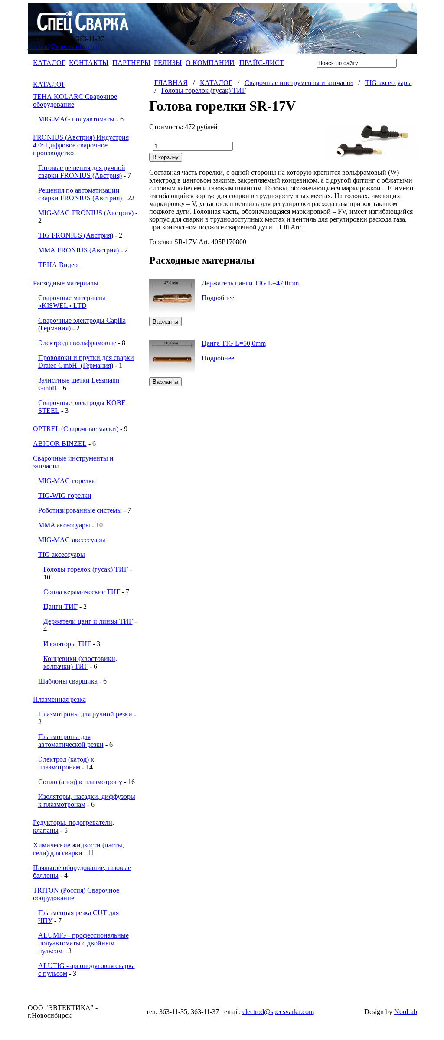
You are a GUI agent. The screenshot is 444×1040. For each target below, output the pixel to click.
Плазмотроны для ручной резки (85, 714)
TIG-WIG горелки (64, 495)
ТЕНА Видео (58, 264)
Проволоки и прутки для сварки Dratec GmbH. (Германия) (86, 361)
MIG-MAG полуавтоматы (76, 119)
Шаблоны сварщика (68, 681)
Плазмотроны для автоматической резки (71, 740)
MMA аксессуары (64, 525)
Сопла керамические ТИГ (81, 591)
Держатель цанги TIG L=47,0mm (250, 283)
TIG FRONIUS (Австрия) (75, 235)
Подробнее (218, 297)
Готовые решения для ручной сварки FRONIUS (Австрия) (81, 171)
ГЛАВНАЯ (171, 82)
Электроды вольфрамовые (77, 343)
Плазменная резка (59, 699)
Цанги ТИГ (60, 606)
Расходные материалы (65, 283)
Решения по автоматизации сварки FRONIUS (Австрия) (80, 194)
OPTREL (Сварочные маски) (75, 428)
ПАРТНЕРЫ (131, 62)
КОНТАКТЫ (88, 62)
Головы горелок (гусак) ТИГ (85, 569)
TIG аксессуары (61, 554)
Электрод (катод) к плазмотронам (66, 763)
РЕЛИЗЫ (168, 62)
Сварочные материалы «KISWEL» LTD (71, 301)
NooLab (405, 1011)
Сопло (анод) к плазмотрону (80, 781)
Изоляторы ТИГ (67, 644)
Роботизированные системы (80, 510)
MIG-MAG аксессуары (71, 539)
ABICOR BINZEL (60, 443)
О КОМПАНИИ (210, 62)
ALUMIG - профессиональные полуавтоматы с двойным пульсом (83, 943)
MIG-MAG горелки (67, 480)
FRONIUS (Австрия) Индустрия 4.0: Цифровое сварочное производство (81, 145)
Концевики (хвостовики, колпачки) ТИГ (80, 662)
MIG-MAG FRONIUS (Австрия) (86, 212)
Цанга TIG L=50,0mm (234, 343)
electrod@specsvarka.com (63, 46)
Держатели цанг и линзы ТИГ (88, 621)
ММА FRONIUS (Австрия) (78, 250)
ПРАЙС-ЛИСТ (261, 62)
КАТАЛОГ (49, 62)
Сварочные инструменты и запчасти (299, 82)
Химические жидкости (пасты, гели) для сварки (78, 849)
